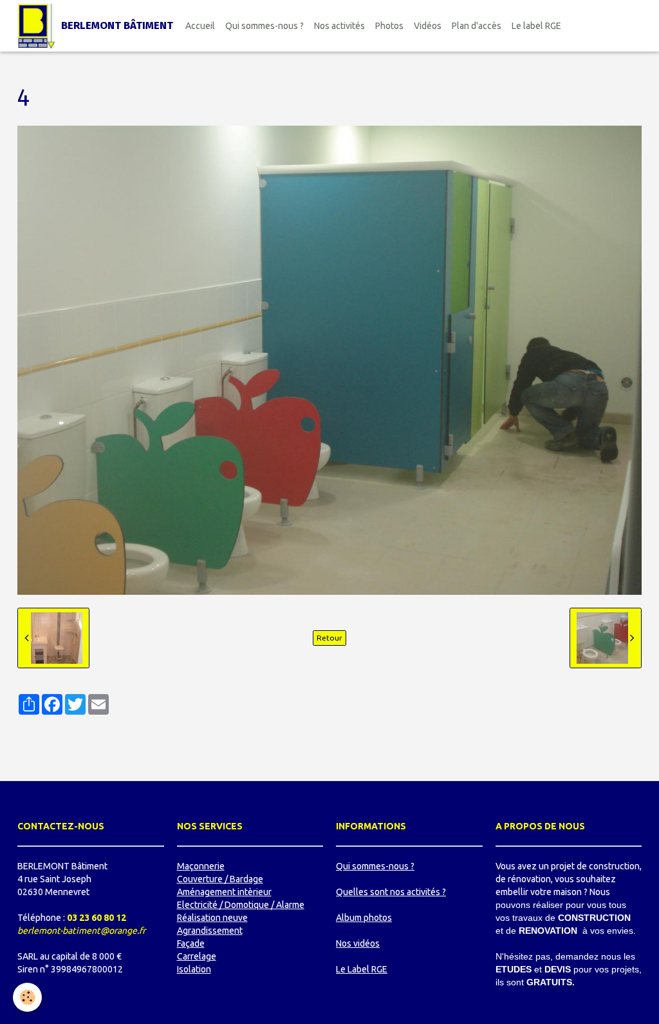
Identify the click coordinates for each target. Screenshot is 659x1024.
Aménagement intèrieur (224, 892)
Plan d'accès (476, 26)
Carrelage (196, 956)
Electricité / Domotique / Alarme (240, 905)
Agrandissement (210, 930)
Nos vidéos (358, 943)
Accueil (200, 26)
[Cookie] (27, 997)
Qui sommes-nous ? (264, 26)
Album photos (364, 918)
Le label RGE (536, 26)
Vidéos (427, 26)
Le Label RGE (361, 969)
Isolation (194, 969)
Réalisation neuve (212, 918)
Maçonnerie (201, 866)
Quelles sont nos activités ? (391, 892)
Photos (389, 26)
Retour (329, 637)
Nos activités (339, 26)
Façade (191, 943)
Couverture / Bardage (220, 879)
